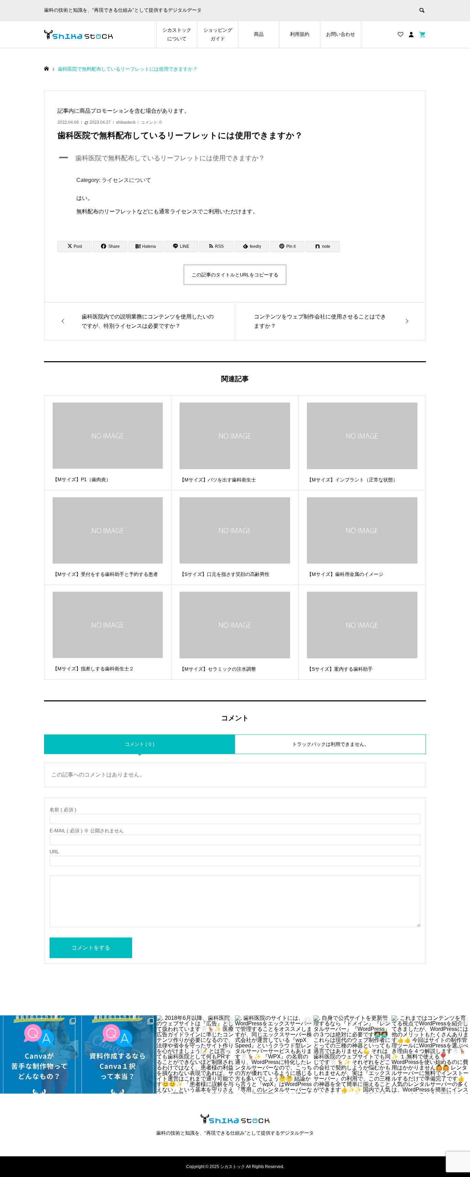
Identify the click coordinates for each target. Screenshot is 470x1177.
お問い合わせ (340, 34)
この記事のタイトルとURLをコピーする (235, 274)
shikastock (126, 122)
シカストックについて (176, 34)
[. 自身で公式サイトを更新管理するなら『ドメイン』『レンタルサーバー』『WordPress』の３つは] (352, 1054)
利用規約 (299, 34)
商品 (259, 34)
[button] (235, 158)
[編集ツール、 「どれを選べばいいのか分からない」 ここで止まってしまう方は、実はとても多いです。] (117, 1054)
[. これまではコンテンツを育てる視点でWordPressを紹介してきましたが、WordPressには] (431, 1054)
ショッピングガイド (217, 34)
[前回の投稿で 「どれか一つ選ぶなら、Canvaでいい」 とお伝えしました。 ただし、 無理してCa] (39, 1054)
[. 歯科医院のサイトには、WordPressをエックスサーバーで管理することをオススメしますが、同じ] (274, 1054)
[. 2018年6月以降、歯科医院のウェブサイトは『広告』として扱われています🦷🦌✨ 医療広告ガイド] (196, 1054)
